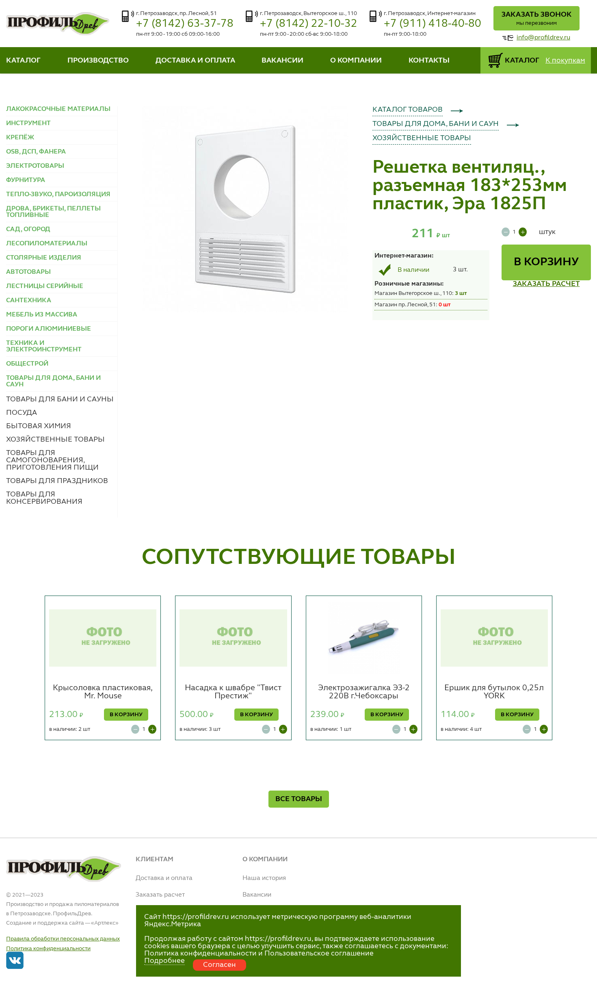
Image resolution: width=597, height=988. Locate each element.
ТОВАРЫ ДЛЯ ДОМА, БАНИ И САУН (435, 124)
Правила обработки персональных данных (63, 939)
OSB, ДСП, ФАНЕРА (36, 152)
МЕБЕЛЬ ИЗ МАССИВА (41, 315)
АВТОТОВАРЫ (28, 272)
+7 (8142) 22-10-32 (308, 23)
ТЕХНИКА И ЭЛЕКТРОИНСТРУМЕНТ (44, 346)
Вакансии (256, 895)
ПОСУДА (21, 412)
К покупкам (565, 60)
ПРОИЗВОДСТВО (98, 60)
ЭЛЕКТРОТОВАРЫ (35, 166)
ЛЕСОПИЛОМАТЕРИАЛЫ (46, 243)
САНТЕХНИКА (28, 300)
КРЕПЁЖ (20, 137)
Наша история (264, 878)
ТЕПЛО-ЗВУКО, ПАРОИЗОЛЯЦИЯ (58, 194)
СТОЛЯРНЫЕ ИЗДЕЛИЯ (43, 258)
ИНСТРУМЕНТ (28, 123)
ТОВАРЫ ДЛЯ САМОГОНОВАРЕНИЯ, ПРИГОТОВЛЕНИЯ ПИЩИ (52, 460)
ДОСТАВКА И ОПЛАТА (195, 60)
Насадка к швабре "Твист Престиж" (233, 692)
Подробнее (164, 960)
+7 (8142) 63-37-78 (185, 23)
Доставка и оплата (164, 878)
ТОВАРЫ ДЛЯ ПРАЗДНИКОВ (57, 481)
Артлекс (104, 923)
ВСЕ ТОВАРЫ (298, 799)
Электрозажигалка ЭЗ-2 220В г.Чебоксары (364, 692)
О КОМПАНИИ (356, 60)
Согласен (219, 964)
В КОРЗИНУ (546, 262)
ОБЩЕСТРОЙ (27, 364)
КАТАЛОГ (23, 60)
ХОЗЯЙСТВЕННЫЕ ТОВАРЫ (55, 439)
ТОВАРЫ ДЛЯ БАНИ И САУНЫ (60, 399)
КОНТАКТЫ (429, 60)
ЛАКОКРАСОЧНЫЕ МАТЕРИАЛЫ (58, 109)
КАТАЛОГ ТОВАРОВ (407, 109)
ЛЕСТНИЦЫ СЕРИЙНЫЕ (44, 286)
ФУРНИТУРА (25, 180)
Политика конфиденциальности (48, 948)
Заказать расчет (160, 895)
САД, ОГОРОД (28, 229)
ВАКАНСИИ (282, 60)
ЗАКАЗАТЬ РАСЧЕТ (546, 284)
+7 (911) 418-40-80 (432, 23)
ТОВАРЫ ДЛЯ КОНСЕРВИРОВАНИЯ (44, 498)
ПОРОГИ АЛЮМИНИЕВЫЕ (48, 329)
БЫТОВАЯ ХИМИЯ (38, 426)
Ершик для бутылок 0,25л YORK (494, 692)
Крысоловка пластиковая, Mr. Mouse (103, 692)
